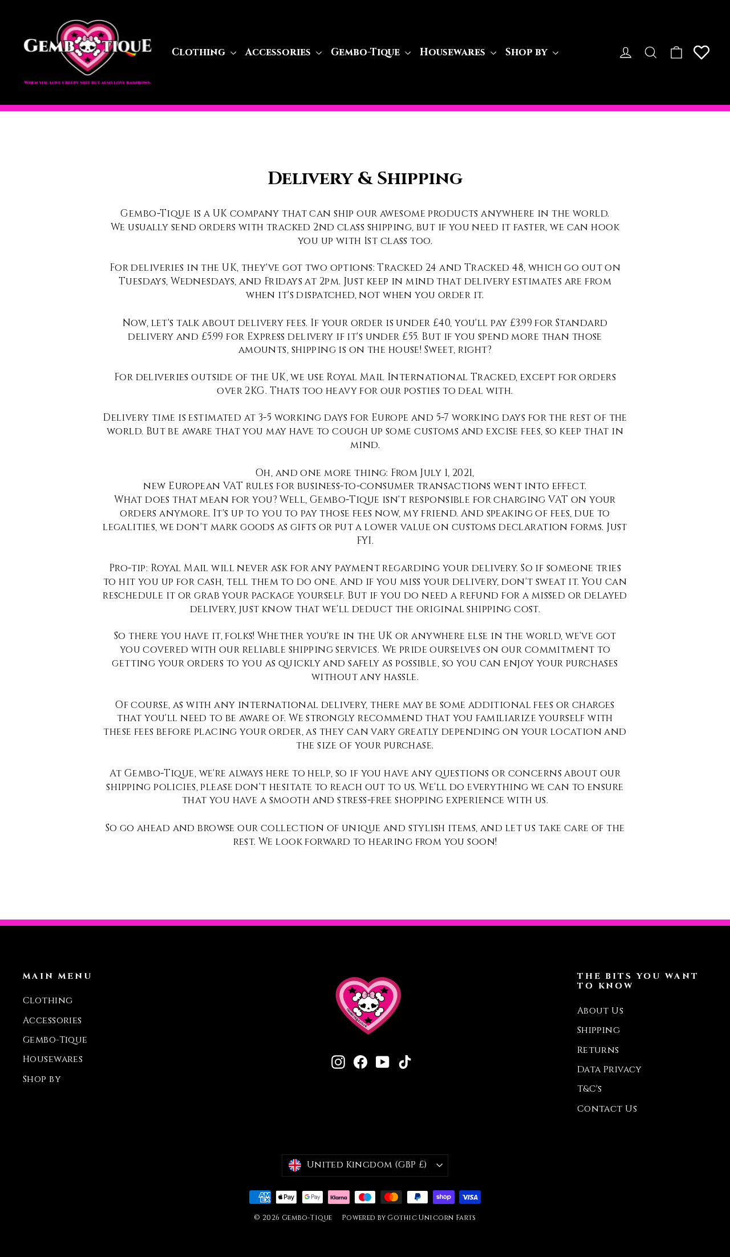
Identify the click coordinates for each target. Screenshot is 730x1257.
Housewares (454, 52)
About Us (600, 1011)
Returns (598, 1050)
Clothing (200, 52)
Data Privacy (609, 1070)
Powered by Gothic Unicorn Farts (409, 1217)
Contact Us (607, 1109)
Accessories (279, 52)
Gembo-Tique (366, 52)
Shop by (527, 52)
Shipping (598, 1030)
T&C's (589, 1089)
